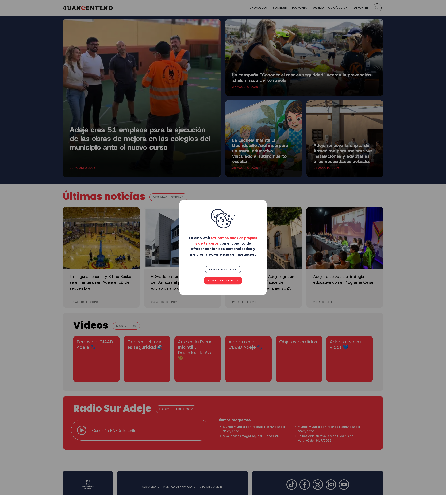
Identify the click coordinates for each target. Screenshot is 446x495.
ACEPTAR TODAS (223, 280)
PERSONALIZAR (223, 269)
